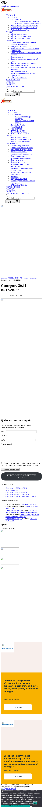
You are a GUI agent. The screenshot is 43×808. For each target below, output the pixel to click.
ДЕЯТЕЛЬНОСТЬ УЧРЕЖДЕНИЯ (24, 26)
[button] (7, 89)
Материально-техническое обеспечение (26, 67)
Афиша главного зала (19, 34)
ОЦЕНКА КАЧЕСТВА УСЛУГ (18, 86)
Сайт (3, 440)
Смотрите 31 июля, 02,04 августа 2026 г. (21, 496)
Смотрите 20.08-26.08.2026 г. (17, 488)
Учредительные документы (21, 47)
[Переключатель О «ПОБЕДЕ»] (41, 113)
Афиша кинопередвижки (20, 38)
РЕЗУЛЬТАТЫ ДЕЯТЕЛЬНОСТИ (24, 28)
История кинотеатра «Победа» (27, 21)
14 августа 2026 (12, 490)
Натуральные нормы (19, 71)
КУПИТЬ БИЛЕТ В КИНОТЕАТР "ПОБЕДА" (21, 476)
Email (4, 436)
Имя (3, 431)
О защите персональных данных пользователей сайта (23, 43)
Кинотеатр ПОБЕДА (14, 510)
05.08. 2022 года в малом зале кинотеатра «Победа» (22, 511)
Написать (18, 707)
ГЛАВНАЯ (10, 15)
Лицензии (14, 69)
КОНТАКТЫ (11, 84)
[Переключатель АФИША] (41, 135)
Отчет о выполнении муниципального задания (26, 54)
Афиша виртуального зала (21, 36)
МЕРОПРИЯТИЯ (13, 80)
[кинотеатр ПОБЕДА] (6, 11)
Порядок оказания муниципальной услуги (24, 60)
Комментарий (6, 444)
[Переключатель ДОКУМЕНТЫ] (41, 144)
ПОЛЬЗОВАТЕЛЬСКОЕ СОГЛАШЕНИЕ (15, 806)
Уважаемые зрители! (29, 504)
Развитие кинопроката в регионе (28, 24)
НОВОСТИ (10, 82)
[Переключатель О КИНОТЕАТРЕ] (41, 115)
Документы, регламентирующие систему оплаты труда (23, 64)
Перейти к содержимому (10, 6)
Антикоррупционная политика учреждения (23, 74)
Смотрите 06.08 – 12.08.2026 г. (17, 494)
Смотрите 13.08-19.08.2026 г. (17, 492)
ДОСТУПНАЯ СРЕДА (20, 30)
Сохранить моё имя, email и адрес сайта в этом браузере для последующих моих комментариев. (20, 464)
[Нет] (31, 806)
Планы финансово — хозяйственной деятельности (25, 50)
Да (35, 803)
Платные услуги (17, 57)
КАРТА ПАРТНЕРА (19, 78)
